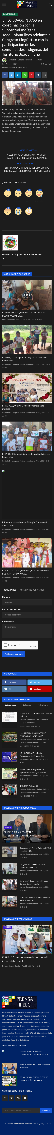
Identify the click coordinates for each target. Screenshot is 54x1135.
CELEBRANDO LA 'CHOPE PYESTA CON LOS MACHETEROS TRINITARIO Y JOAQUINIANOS (27, 156)
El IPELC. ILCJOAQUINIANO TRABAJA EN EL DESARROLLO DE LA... (23, 314)
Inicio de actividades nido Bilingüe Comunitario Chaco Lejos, (25, 524)
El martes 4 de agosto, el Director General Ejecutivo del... (34, 882)
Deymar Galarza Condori (13, 840)
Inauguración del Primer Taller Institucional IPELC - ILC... (32, 866)
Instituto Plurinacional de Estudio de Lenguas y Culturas (34, 721)
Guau (28, 219)
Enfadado (7, 219)
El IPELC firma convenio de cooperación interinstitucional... (26, 959)
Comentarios (10, 590)
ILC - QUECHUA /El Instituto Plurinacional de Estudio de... (32, 754)
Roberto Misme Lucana (29, 776)
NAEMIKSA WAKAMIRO (29, 786)
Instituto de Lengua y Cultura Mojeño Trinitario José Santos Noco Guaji (34, 741)
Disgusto (17, 201)
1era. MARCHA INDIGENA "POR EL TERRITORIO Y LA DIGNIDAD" (33, 734)
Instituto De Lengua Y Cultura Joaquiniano (25, 60)
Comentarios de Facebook (31, 590)
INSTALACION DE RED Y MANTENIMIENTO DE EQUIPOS (35, 1066)
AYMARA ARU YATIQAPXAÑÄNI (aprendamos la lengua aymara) (33, 771)
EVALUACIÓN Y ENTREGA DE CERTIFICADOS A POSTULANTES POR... (35, 1053)
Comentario (8, 621)
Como (7, 201)
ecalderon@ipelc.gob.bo (11, 320)
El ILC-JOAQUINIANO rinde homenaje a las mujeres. (23, 407)
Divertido (38, 201)
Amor (28, 201)
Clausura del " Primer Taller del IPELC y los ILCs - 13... (35, 849)
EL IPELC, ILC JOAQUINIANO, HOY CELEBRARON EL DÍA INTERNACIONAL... (26, 572)
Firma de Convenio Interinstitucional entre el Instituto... (35, 899)
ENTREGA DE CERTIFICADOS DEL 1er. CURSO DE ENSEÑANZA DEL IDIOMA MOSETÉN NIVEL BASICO (27, 169)
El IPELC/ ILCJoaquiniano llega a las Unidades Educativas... (24, 359)
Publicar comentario (14, 654)
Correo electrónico (11, 609)
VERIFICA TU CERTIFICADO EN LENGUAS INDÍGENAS (36, 714)
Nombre (6, 597)
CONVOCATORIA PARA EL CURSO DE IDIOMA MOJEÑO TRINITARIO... (34, 1079)
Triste (17, 219)
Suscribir (46, 1111)
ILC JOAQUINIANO (10, 14)
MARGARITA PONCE (27, 759)
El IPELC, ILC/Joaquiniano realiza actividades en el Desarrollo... (26, 455)
